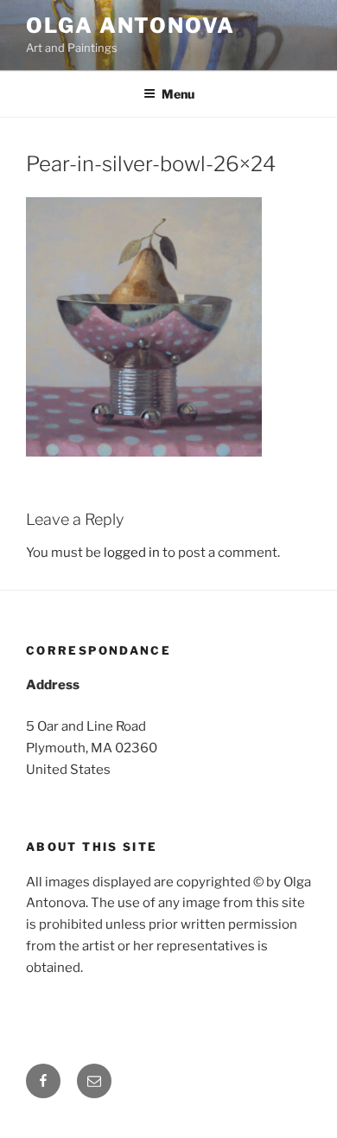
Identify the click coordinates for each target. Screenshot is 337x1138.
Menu (178, 93)
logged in (132, 552)
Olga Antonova (130, 25)
